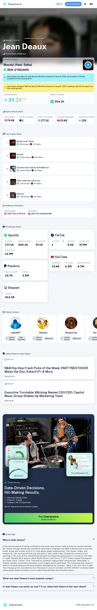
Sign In (59, 4)
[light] (85, 4)
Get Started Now (73, 4)
